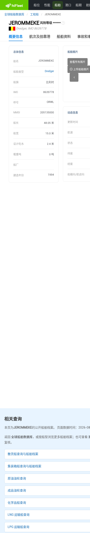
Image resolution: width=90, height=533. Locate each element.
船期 (79, 5)
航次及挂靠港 (39, 37)
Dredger (49, 71)
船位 (37, 5)
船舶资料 (64, 37)
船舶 (58, 5)
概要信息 (16, 37)
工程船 (34, 14)
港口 (68, 5)
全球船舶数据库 (14, 14)
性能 (47, 5)
